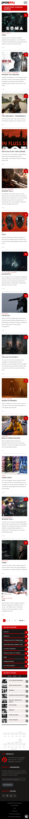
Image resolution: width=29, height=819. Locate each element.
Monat (15, 676)
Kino (3, 114)
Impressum (14, 811)
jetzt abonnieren (7, 784)
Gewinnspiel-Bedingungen (14, 816)
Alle (19, 676)
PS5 (5, 72)
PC (2, 72)
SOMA (5, 657)
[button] (26, 816)
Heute (4, 676)
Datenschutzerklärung (14, 814)
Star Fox (6, 632)
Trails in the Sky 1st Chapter (12, 653)
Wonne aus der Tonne (7, 598)
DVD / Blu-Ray (5, 313)
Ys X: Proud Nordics (9, 665)
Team (14, 808)
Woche (9, 676)
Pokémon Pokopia (9, 661)
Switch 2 (8, 33)
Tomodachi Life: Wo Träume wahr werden (14, 640)
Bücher (3, 149)
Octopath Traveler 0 (10, 648)
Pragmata (6, 636)
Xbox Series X (16, 72)
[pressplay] (8, 2)
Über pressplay (14, 805)
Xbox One (14, 272)
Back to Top (14, 749)
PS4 (2, 189)
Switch (3, 33)
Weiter (21, 620)
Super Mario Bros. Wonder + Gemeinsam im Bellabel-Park (14, 644)
